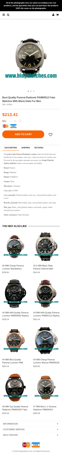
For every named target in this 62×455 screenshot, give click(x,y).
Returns (38, 148)
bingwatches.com (25, 451)
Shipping (25, 148)
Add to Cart (23, 134)
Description (11, 148)
